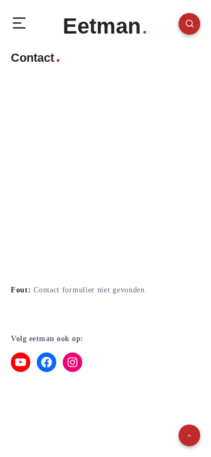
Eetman (102, 26)
